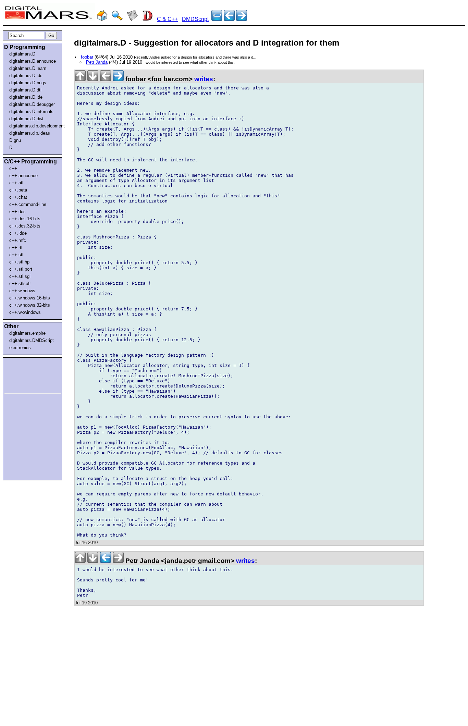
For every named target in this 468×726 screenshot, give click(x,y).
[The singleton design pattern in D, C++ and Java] (241, 19)
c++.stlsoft (20, 283)
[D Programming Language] (147, 19)
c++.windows (22, 290)
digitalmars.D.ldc (25, 75)
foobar (87, 57)
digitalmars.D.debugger (32, 104)
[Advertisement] (24, 374)
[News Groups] (132, 19)
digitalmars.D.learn (27, 68)
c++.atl (16, 182)
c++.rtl (15, 247)
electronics (20, 347)
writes (203, 79)
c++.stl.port (20, 269)
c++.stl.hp (19, 261)
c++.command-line (27, 204)
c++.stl (16, 254)
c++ (13, 168)
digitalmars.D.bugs (27, 82)
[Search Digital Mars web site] (117, 19)
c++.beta (18, 190)
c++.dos (17, 211)
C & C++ (167, 19)
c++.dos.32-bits (24, 226)
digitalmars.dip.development (33, 125)
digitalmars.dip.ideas (29, 133)
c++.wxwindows (25, 312)
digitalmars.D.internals (31, 111)
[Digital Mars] (102, 19)
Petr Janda (97, 62)
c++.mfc (17, 240)
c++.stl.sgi (19, 276)
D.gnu (15, 140)
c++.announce (23, 175)
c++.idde (18, 233)
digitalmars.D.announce (32, 61)
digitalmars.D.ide (25, 97)
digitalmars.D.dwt (26, 118)
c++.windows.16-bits (29, 297)
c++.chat (18, 197)
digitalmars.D (22, 54)
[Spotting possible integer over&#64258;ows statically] (229, 19)
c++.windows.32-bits (29, 305)
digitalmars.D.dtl (25, 90)
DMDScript (195, 19)
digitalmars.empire (27, 333)
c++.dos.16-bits (24, 218)
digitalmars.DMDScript (31, 340)
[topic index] (216, 19)
